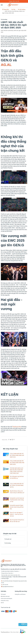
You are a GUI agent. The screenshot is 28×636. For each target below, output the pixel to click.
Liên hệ (2, 602)
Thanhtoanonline (16, 426)
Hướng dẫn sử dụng (4, 600)
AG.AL (6, 65)
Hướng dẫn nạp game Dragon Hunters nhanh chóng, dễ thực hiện (17, 507)
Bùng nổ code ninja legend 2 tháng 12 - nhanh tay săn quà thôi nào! (16, 514)
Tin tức (13, 9)
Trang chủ (6, 9)
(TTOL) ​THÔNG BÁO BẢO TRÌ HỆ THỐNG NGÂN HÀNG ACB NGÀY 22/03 (17, 455)
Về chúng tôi (3, 594)
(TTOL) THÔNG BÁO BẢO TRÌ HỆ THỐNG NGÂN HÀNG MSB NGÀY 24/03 (17, 462)
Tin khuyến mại (7, 539)
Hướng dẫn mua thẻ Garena (20, 594)
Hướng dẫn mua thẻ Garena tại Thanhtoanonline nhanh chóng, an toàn (17, 500)
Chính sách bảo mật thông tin (6, 598)
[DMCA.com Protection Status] (22, 625)
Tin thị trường (21, 9)
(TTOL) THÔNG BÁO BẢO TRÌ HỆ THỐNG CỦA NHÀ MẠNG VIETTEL (16, 485)
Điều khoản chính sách (5, 596)
